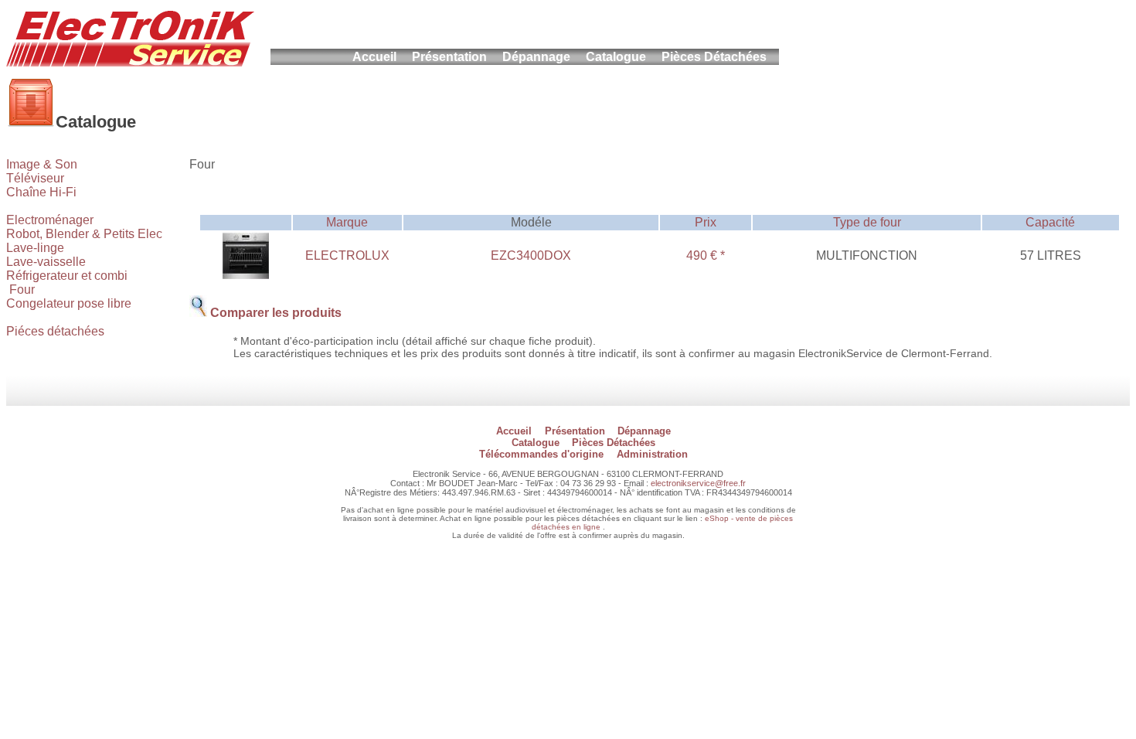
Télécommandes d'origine (541, 454)
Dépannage (536, 56)
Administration (652, 454)
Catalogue (616, 56)
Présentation (449, 56)
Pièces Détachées (714, 56)
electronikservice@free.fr (698, 483)
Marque (347, 222)
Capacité (1050, 222)
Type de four (867, 222)
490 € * (705, 255)
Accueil (374, 56)
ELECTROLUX (347, 255)
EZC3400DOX (531, 255)
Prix (705, 222)
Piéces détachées (55, 331)
